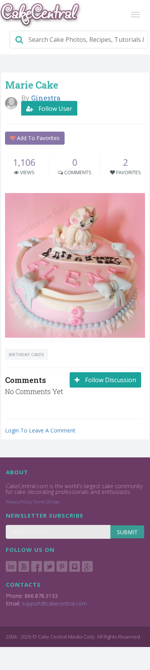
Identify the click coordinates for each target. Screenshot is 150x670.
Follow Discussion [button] (109, 380)
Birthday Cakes (26, 354)
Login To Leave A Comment (40, 430)
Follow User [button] (54, 108)
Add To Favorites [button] (37, 138)
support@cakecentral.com (54, 603)
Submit (127, 532)
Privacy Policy (19, 502)
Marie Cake (31, 85)
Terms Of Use (46, 502)
